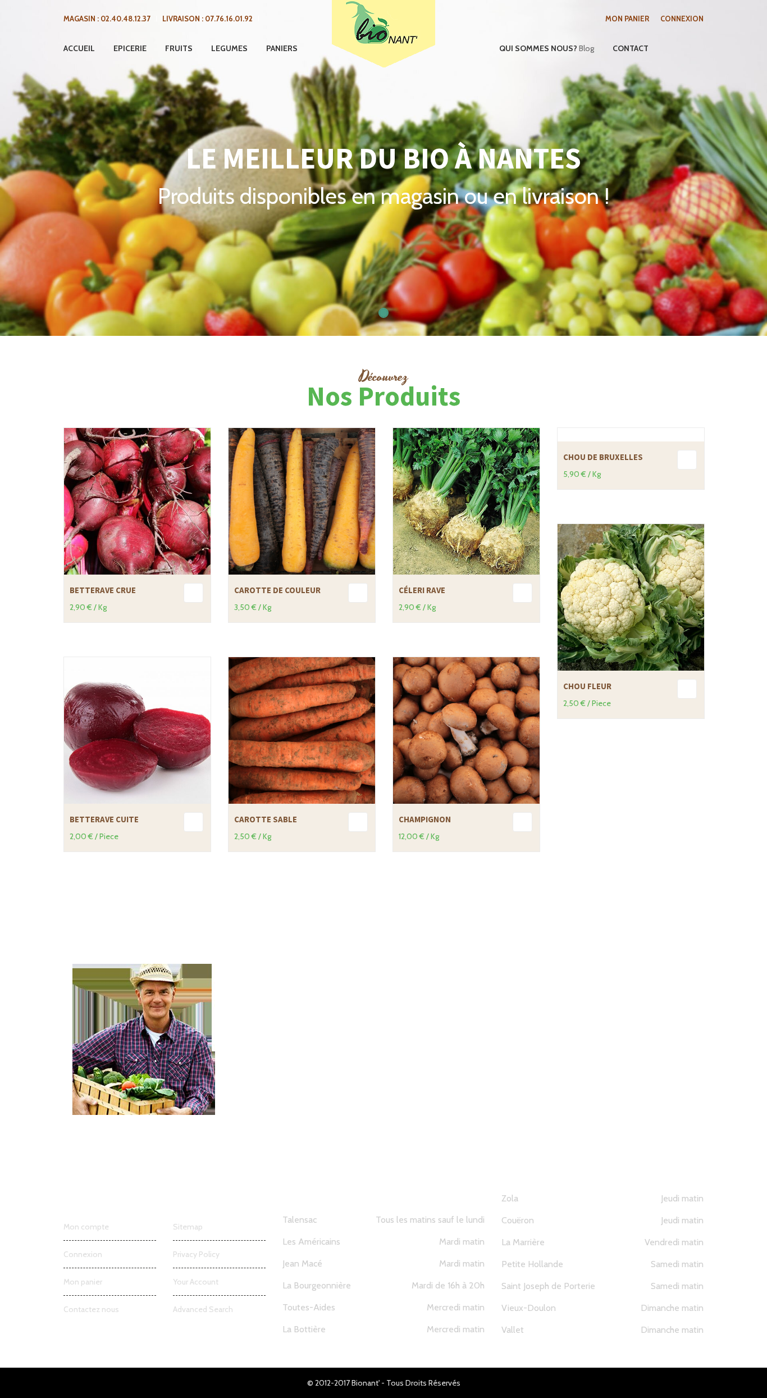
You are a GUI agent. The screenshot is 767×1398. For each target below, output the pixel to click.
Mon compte (86, 1227)
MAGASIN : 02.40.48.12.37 (106, 18)
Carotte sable (265, 819)
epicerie (130, 48)
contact (631, 48)
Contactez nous (91, 1309)
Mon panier (627, 18)
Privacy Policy (196, 1254)
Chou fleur (587, 686)
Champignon (425, 819)
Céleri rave (422, 590)
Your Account (195, 1282)
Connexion (682, 18)
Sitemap (188, 1227)
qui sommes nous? (538, 48)
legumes (229, 48)
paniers (282, 48)
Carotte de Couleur (277, 590)
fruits (179, 48)
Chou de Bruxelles (603, 457)
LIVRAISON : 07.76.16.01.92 (207, 18)
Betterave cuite (104, 819)
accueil (79, 48)
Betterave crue (103, 590)
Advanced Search (203, 1309)
